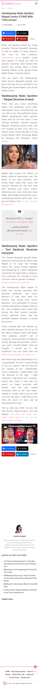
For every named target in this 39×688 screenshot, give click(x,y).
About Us (30, 671)
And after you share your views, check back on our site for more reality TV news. (19, 417)
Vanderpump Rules (11, 57)
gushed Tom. (8, 204)
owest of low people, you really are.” (19, 354)
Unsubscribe (25, 677)
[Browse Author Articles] (19, 528)
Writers (8, 674)
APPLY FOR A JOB (18, 674)
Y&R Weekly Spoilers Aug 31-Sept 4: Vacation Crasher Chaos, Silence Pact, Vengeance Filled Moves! (20, 578)
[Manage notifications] (4, 683)
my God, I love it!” (29, 201)
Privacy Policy (14, 677)
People (5, 141)
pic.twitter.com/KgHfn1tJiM (19, 221)
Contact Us (30, 674)
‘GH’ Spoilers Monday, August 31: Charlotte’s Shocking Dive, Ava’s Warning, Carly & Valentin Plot (20, 563)
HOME (7, 671)
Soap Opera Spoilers (18, 671)
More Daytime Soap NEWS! (15, 555)
